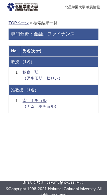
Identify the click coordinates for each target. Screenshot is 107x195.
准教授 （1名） (25, 90)
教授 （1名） (23, 61)
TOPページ (19, 23)
